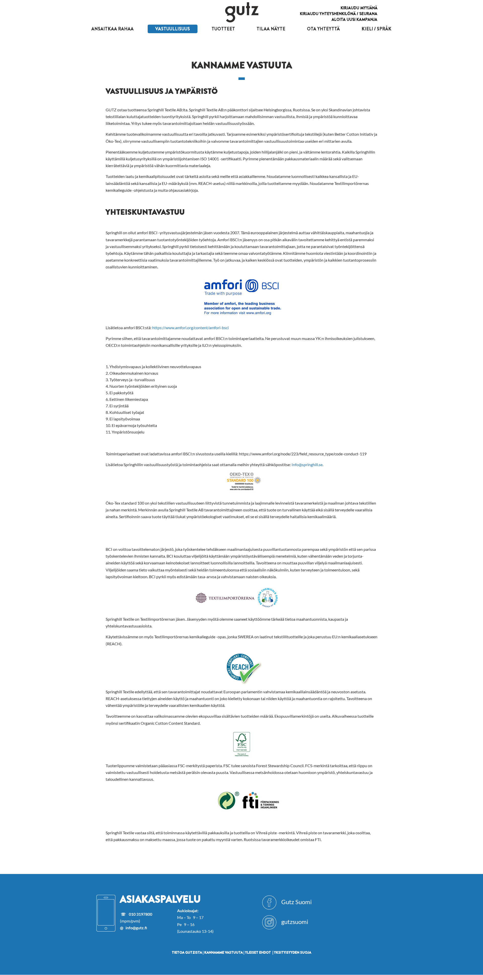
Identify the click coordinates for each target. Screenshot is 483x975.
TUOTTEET (223, 29)
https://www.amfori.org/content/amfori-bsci (190, 327)
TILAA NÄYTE (271, 29)
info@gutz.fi (136, 927)
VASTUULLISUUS (172, 29)
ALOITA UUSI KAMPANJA (354, 19)
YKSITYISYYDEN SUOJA (292, 952)
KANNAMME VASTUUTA (223, 952)
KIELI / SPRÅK (376, 29)
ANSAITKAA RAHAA (112, 29)
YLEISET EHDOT (258, 952)
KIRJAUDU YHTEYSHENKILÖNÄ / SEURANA (338, 14)
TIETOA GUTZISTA (187, 952)
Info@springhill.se (307, 464)
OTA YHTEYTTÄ (323, 29)
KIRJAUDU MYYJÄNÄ (359, 8)
